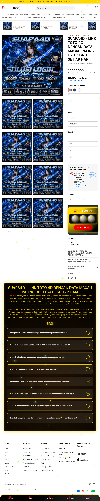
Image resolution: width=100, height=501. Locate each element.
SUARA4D (5, 14)
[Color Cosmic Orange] (70, 90)
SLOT (7, 470)
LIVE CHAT (89, 499)
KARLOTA (73, 124)
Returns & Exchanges (48, 456)
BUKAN (72, 117)
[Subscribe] (35, 489)
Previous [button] (3, 2)
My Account (45, 448)
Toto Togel (9, 466)
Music (7, 463)
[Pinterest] (75, 278)
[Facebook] (69, 278)
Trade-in (26, 466)
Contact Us (45, 459)
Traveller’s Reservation (31, 470)
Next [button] (97, 2)
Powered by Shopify (89, 494)
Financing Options (29, 463)
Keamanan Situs (59, 17)
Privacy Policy (46, 466)
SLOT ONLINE (27, 456)
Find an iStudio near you (66, 453)
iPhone (7, 456)
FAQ (42, 463)
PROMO (10, 499)
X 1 (71, 137)
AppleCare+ (27, 448)
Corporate (26, 452)
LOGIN (30, 499)
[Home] (6, 7)
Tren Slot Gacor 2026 (37, 14)
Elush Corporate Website (67, 461)
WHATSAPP (70, 499)
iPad (6, 452)
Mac (6, 448)
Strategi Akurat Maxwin (89, 14)
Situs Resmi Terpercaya (19, 14)
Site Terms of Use (47, 470)
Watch (7, 459)
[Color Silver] (79, 90)
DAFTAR (50, 499)
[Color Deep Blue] (74, 90)
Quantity (71, 195)
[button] (5, 14)
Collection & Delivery (48, 452)
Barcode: (83, 63)
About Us (62, 448)
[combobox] (55, 8)
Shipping (79, 73)
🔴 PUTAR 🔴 (83, 227)
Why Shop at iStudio (66, 458)
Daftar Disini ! (76, 1)
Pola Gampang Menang (70, 14)
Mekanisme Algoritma (9, 17)
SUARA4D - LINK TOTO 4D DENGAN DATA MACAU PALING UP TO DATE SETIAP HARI (50, 1)
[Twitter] (72, 278)
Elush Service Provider (30, 459)
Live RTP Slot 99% (53, 14)
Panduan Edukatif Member (35, 17)
